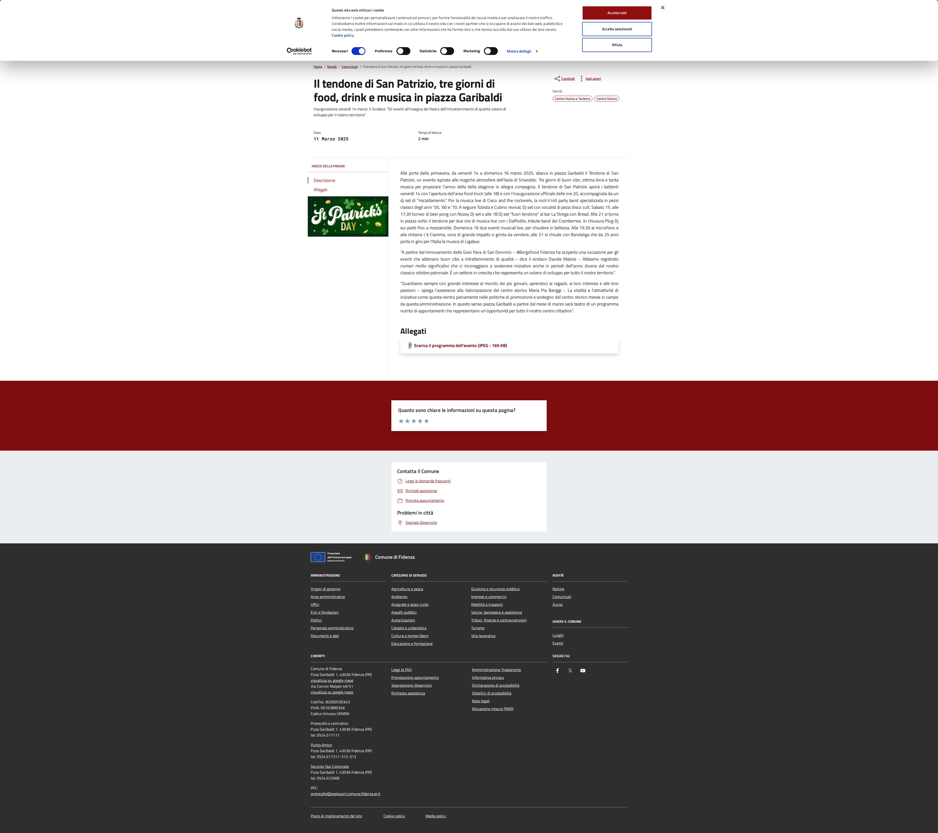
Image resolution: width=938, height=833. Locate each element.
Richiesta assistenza (408, 693)
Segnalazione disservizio (411, 685)
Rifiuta (617, 45)
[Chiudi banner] (662, 7)
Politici (316, 620)
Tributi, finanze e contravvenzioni (499, 620)
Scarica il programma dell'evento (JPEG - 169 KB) (460, 345)
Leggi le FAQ (401, 670)
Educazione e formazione (412, 643)
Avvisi (558, 604)
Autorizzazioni (403, 620)
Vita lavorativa (483, 636)
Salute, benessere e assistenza (496, 612)
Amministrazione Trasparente (496, 670)
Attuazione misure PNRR (492, 709)
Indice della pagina (328, 166)
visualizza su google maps (332, 680)
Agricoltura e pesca (407, 589)
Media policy (436, 816)
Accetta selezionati (617, 29)
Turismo (477, 628)
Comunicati (349, 66)
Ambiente (399, 597)
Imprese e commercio (488, 597)
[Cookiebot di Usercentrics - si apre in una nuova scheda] (299, 51)
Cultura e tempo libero (409, 636)
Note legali (481, 701)
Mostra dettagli (519, 51)
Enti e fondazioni (325, 612)
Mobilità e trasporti (487, 604)
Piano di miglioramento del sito (336, 816)
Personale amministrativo (332, 628)
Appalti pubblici (404, 612)
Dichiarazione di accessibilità (495, 685)
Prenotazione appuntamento (415, 677)
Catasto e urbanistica (408, 628)
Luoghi (558, 635)
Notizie (558, 589)
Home (318, 66)
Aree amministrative (328, 597)
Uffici (315, 604)
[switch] (403, 51)
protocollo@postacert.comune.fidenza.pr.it (345, 794)
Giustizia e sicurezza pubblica (495, 589)
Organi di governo (325, 589)
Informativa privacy (488, 677)
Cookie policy (343, 35)
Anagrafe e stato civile (409, 604)
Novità (332, 66)
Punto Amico (321, 745)
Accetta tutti (617, 13)
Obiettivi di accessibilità (491, 693)
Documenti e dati (325, 636)
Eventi (558, 643)
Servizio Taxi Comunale (330, 766)
